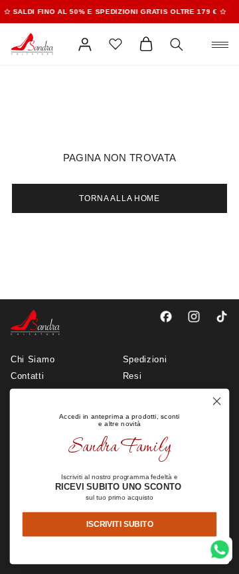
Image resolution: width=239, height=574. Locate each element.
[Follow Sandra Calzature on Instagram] (194, 316)
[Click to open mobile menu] (220, 44)
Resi (132, 376)
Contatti (27, 376)
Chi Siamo (32, 359)
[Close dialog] (217, 401)
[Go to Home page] (32, 44)
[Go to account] (85, 44)
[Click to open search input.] (176, 44)
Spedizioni (145, 359)
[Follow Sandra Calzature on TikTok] (222, 316)
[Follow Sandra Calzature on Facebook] (166, 316)
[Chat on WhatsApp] (219, 549)
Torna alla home (119, 198)
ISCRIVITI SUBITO (119, 524)
